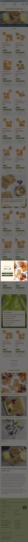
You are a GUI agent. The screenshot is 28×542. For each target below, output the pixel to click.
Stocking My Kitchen (7, 273)
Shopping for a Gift (7, 275)
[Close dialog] (26, 261)
